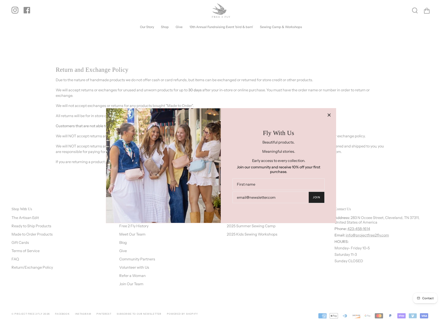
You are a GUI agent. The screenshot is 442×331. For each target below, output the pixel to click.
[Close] (329, 115)
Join (316, 197)
